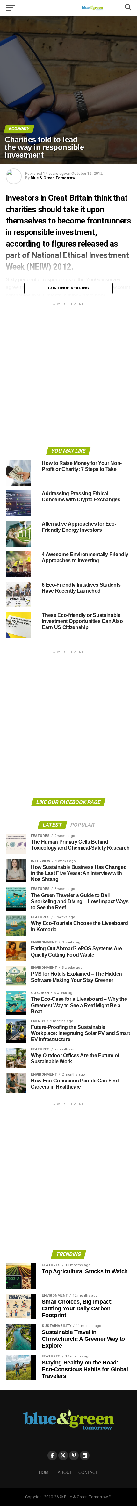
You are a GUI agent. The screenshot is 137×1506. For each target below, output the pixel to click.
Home (45, 1472)
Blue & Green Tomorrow (53, 178)
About (65, 1472)
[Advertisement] (68, 376)
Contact (88, 1472)
